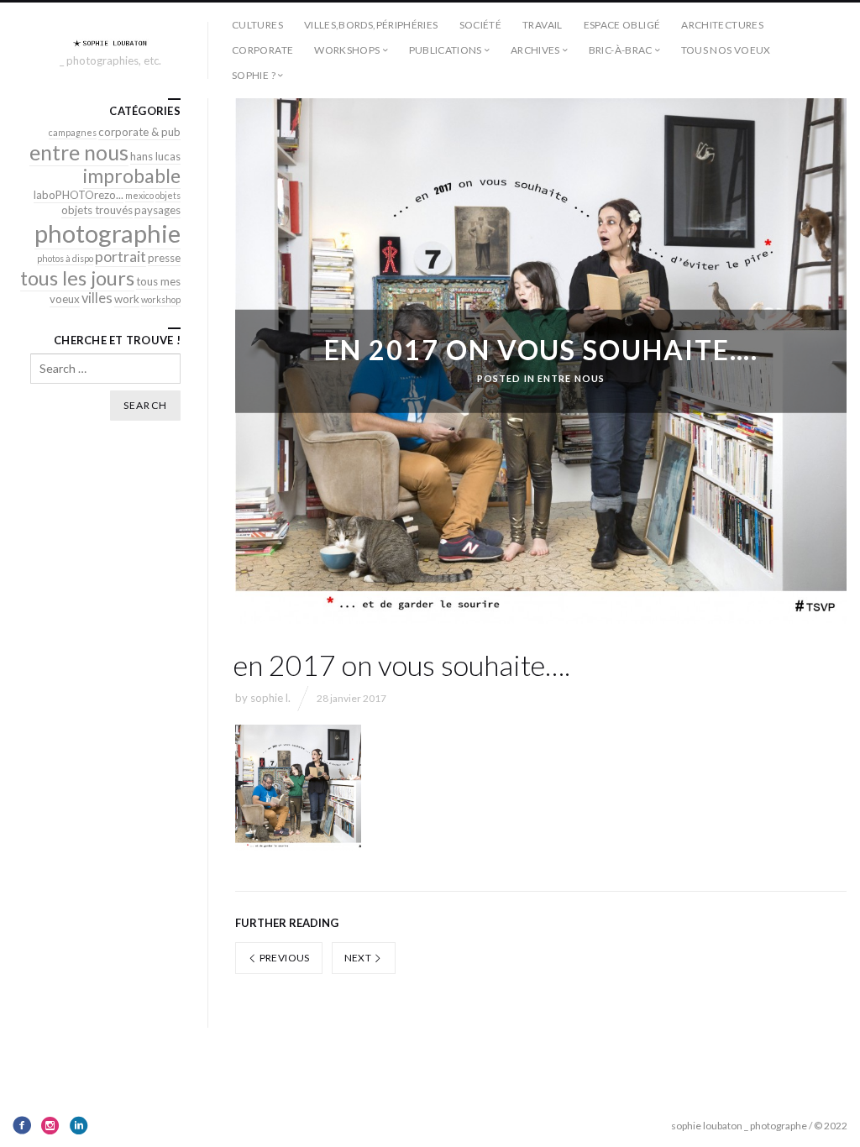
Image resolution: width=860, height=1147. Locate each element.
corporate (262, 50)
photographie (107, 233)
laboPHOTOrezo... (78, 195)
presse (164, 257)
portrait (120, 256)
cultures (257, 24)
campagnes (73, 132)
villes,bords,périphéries (371, 24)
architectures (722, 24)
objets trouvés (97, 210)
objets (168, 195)
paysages (157, 210)
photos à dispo (65, 258)
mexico (139, 195)
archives (535, 50)
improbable (132, 175)
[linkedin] (79, 1125)
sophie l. (270, 697)
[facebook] (22, 1125)
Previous (283, 957)
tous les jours (77, 278)
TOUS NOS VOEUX (726, 50)
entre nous (571, 378)
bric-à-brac (621, 50)
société (480, 24)
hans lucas (155, 156)
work (126, 299)
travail (542, 24)
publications (445, 50)
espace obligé (622, 24)
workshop (161, 299)
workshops (347, 50)
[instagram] (50, 1125)
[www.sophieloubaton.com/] (111, 42)
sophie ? (253, 75)
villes (97, 298)
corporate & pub (139, 132)
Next (359, 957)
